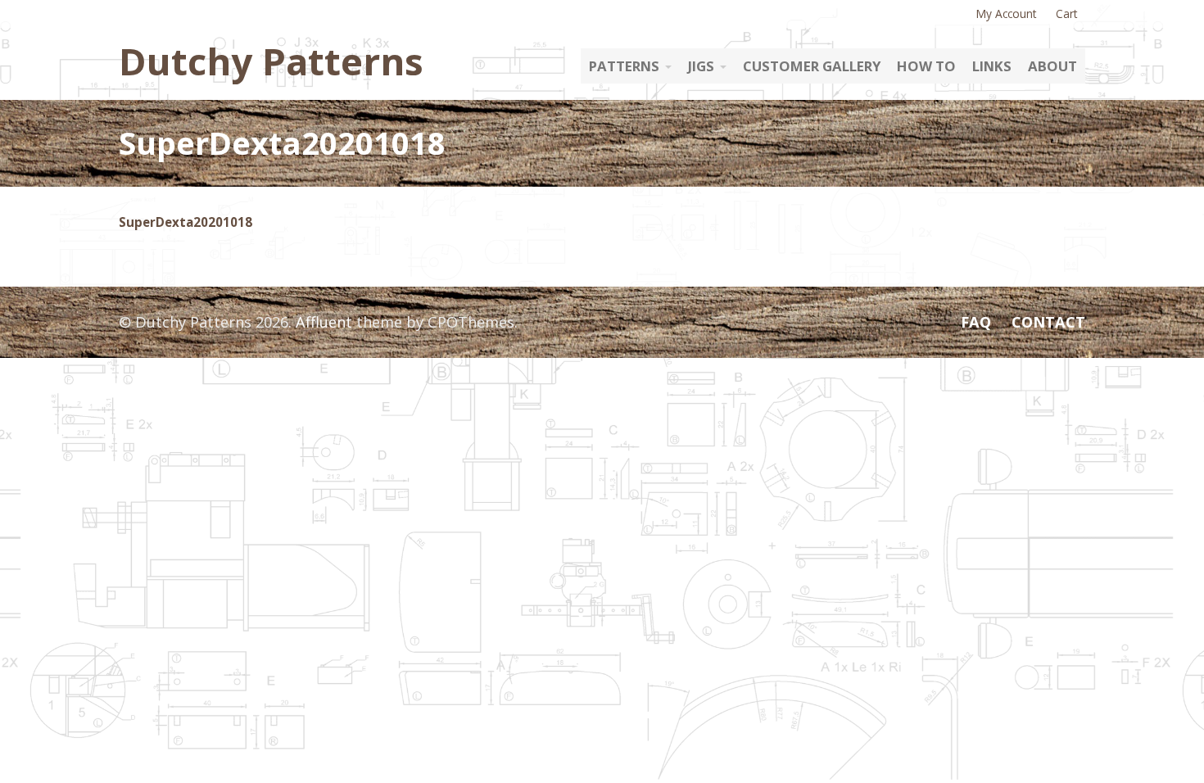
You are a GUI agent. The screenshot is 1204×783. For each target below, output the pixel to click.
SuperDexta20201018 (185, 222)
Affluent (324, 322)
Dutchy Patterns (271, 60)
